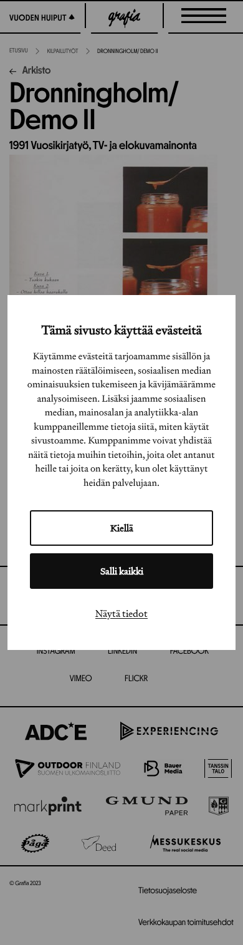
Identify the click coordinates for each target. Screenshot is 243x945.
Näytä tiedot (121, 613)
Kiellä (121, 528)
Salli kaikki (121, 571)
